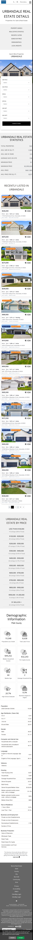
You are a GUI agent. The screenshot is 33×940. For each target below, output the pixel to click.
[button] (30, 2)
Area (16, 882)
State (16, 869)
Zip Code (16, 877)
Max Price (5, 87)
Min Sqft (4, 108)
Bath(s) (4, 101)
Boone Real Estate (16, 866)
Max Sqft (4, 115)
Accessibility (16, 889)
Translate (28, 929)
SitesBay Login (16, 897)
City (16, 874)
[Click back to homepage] (3, 2)
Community (16, 879)
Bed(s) (4, 94)
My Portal (24, 2)
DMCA (16, 891)
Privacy (16, 886)
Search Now (16, 123)
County (16, 871)
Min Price (4, 79)
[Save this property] (29, 197)
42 (20, 507)
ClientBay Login (16, 894)
